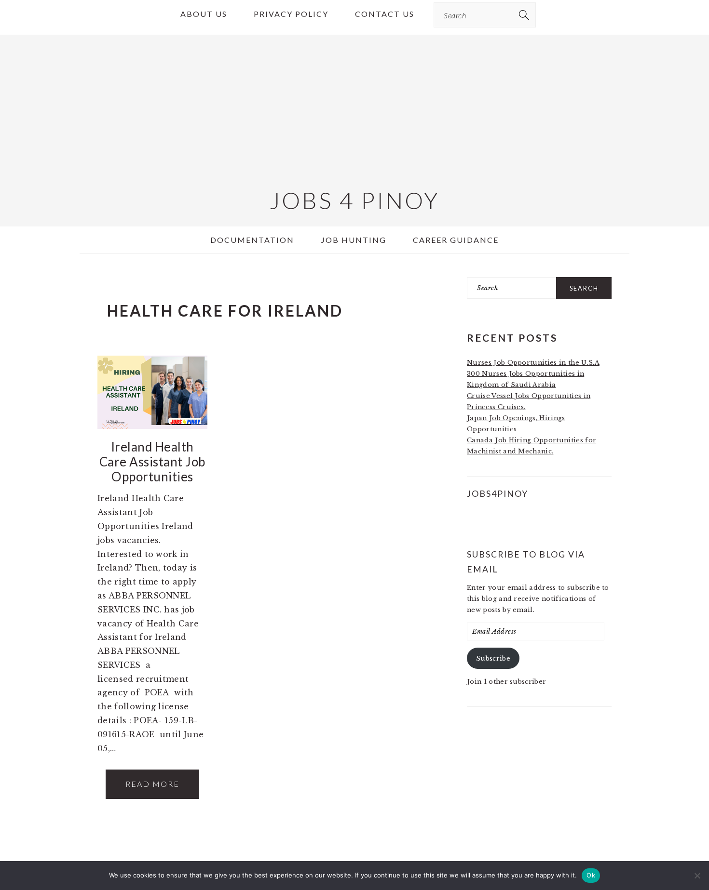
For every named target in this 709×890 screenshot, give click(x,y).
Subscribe (493, 658)
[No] (697, 875)
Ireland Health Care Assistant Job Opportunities (152, 461)
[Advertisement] (354, 102)
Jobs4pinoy (497, 494)
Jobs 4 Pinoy (355, 200)
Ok (590, 875)
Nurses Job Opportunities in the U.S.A (533, 362)
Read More (152, 783)
